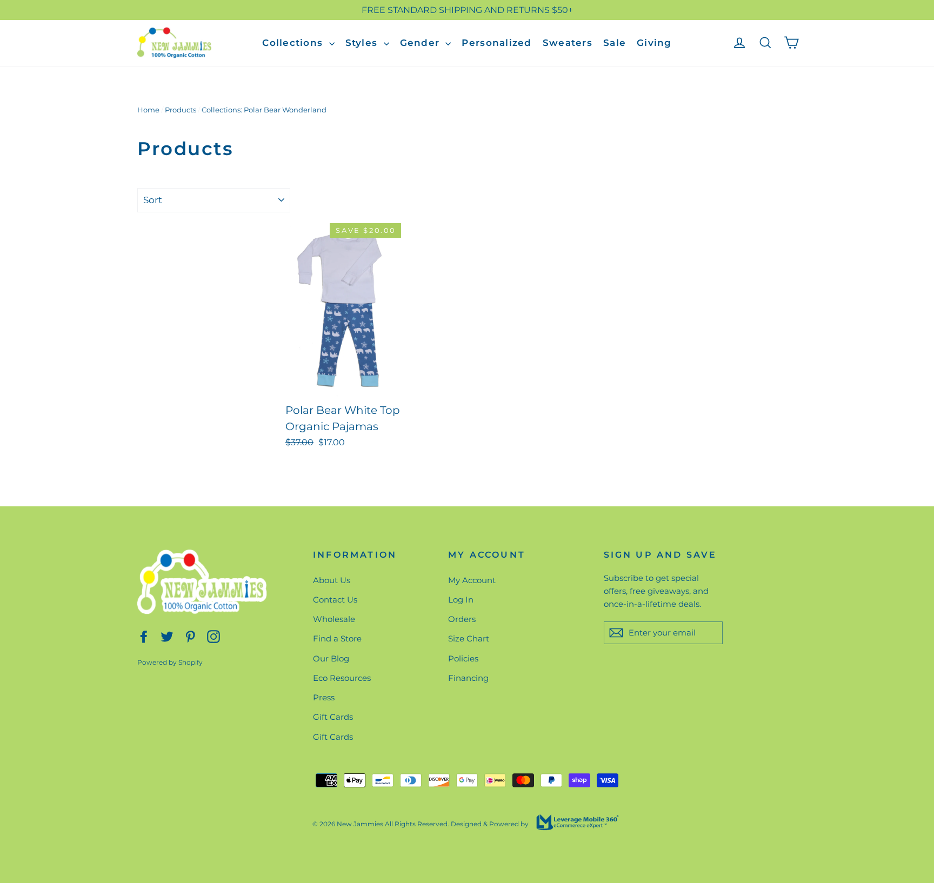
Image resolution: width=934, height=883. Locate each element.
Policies (463, 658)
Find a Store (337, 638)
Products (180, 109)
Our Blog (331, 658)
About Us (331, 580)
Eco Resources (342, 678)
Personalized (496, 42)
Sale (614, 42)
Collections (294, 42)
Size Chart (468, 638)
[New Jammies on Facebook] (143, 635)
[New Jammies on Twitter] (167, 635)
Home (148, 109)
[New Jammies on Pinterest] (190, 635)
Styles (363, 42)
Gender (421, 42)
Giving (654, 42)
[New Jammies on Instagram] (213, 635)
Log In (460, 599)
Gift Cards (333, 717)
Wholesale (334, 619)
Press (324, 697)
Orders (462, 619)
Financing (468, 678)
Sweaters (567, 42)
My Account (472, 580)
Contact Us (335, 599)
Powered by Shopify (170, 662)
